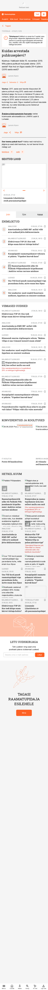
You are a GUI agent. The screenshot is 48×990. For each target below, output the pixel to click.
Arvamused (13, 251)
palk (18, 152)
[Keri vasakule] (4, 190)
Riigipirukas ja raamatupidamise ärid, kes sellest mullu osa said (35, 502)
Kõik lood (14, 19)
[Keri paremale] (44, 190)
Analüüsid (12, 226)
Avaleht (5, 19)
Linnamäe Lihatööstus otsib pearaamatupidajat (35, 608)
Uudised (11, 278)
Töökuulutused (32, 600)
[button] (19, 655)
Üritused (35, 19)
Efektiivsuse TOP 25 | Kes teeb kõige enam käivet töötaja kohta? (12, 608)
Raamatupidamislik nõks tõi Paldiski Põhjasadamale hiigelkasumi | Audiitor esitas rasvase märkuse (25, 268)
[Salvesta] (45, 226)
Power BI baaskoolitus (12, 462)
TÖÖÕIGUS (6, 31)
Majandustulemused (17, 238)
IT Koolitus (6, 459)
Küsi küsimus (25, 19)
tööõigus (5, 152)
